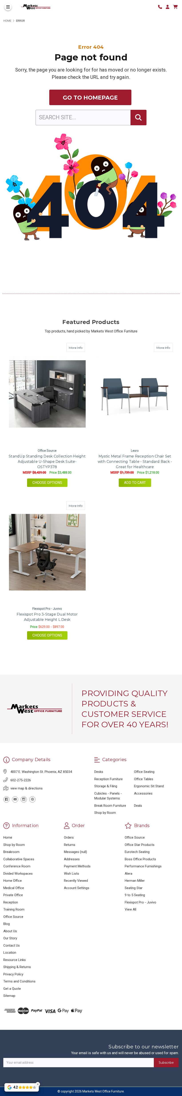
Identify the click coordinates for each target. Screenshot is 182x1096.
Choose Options (49, 482)
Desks (98, 772)
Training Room (13, 909)
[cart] (175, 7)
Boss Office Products (140, 859)
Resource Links (14, 960)
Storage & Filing (105, 786)
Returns (69, 845)
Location (9, 953)
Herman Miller (135, 881)
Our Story (10, 938)
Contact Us (11, 945)
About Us (10, 931)
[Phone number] (161, 7)
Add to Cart (135, 482)
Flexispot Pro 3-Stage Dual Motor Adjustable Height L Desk (47, 617)
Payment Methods (77, 866)
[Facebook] (6, 799)
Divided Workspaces (18, 874)
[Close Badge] (38, 1084)
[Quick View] (80, 347)
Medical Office (13, 888)
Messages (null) (75, 852)
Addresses (72, 859)
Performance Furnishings (143, 866)
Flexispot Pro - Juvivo (140, 902)
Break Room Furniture (110, 806)
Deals (138, 806)
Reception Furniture (108, 779)
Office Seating (144, 772)
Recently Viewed (76, 881)
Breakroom (11, 852)
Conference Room (16, 866)
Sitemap (9, 996)
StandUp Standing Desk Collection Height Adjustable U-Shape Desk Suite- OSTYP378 (47, 461)
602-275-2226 (20, 780)
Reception (10, 902)
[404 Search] (138, 117)
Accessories (143, 793)
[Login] (169, 7)
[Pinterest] (32, 799)
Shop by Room (105, 813)
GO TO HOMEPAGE (90, 97)
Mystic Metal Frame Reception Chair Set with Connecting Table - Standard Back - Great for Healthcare (135, 461)
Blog (6, 924)
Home (7, 837)
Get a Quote (12, 989)
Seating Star (133, 888)
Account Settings (76, 888)
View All (130, 909)
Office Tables (143, 779)
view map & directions (26, 788)
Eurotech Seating (137, 852)
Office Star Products (139, 845)
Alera (128, 874)
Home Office (12, 881)
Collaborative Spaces (18, 859)
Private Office (13, 895)
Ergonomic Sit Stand (149, 786)
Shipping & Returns (17, 967)
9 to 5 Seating (135, 895)
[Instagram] (24, 799)
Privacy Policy (13, 974)
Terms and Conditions (19, 981)
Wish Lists (71, 874)
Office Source (13, 917)
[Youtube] (15, 799)
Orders (69, 837)
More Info (77, 347)
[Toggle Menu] (8, 6)
